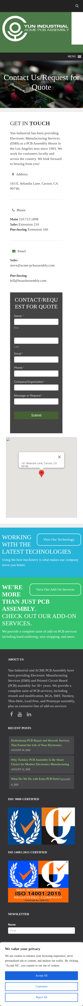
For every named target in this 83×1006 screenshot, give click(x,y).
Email (18, 353)
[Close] (59, 457)
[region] (41, 974)
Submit (36, 415)
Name (19, 315)
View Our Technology (59, 539)
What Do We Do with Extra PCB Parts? (35, 778)
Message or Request (28, 395)
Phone (19, 367)
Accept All (41, 975)
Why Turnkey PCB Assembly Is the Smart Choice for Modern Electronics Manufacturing (40, 762)
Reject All (41, 997)
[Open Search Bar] (77, 6)
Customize (42, 986)
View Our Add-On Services (55, 589)
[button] (72, 57)
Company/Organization (29, 381)
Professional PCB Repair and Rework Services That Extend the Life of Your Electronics (40, 743)
